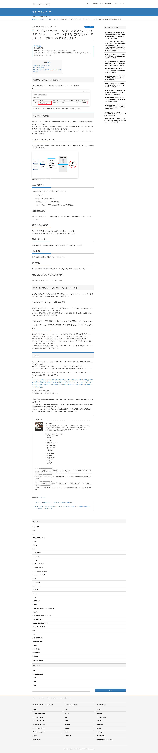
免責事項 (35, 735)
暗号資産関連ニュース (38, 641)
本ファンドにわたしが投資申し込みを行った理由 (47, 69)
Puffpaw (35, 545)
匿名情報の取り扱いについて (39, 724)
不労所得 (35, 604)
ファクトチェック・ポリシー (39, 720)
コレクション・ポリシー (38, 717)
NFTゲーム (35, 541)
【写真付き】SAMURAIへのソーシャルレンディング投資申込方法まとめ (53, 502)
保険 (34, 630)
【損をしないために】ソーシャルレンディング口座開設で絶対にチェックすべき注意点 (115, 85)
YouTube (67, 713)
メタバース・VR (36, 586)
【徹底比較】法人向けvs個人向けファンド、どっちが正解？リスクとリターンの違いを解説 (115, 114)
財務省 (34, 685)
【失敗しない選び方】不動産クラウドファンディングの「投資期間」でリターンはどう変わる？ (115, 92)
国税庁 (34, 678)
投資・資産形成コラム (38, 638)
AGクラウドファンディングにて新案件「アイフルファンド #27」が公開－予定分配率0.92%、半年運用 (62, 483)
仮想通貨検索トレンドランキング (105, 739)
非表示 (48, 62)
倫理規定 (35, 709)
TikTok (66, 720)
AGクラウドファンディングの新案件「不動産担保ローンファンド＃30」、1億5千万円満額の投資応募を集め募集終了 (63, 477)
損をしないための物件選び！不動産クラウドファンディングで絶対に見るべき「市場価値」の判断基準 (115, 63)
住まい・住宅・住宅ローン (39, 626)
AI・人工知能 (36, 526)
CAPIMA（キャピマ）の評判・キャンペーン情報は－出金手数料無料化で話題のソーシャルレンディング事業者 (63, 488)
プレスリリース (100, 732)
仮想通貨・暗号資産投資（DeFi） (41, 623)
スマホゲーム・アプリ (38, 567)
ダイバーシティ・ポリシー (39, 713)
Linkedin (67, 732)
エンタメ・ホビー (37, 556)
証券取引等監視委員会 (38, 674)
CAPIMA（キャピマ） (46, 485)
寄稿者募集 (99, 713)
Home (35, 698)
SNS (47, 698)
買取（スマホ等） (37, 652)
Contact (62, 698)
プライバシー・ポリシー (38, 732)
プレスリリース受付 (101, 717)
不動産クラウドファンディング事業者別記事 (43, 608)
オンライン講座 (100, 735)
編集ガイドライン (37, 739)
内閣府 (34, 681)
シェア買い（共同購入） (38, 563)
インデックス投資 (37, 552)
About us (99, 709)
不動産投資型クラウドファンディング (42, 615)
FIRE (34, 530)
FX (33, 534)
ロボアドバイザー (37, 600)
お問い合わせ (100, 720)
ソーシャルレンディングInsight (40, 571)
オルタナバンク (89, 26)
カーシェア (35, 560)
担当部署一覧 (100, 724)
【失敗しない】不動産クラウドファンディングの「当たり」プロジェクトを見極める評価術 (115, 106)
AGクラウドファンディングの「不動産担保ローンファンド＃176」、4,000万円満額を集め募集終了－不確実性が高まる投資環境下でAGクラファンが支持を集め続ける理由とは (63, 471)
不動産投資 (35, 612)
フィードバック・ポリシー (39, 728)
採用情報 (99, 728)
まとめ (35, 71)
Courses (69, 698)
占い (34, 634)
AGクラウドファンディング (47, 468)
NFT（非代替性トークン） (39, 538)
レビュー (35, 597)
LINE (66, 717)
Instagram (67, 724)
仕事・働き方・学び (37, 619)
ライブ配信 (35, 589)
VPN (34, 549)
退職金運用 (35, 656)
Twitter (66, 709)
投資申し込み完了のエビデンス (42, 65)
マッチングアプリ (37, 582)
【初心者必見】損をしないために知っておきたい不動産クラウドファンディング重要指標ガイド (115, 120)
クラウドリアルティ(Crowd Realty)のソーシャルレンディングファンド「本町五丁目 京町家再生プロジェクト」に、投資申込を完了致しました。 (61, 507)
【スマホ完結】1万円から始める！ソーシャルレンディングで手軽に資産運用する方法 (115, 70)
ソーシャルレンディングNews (40, 575)
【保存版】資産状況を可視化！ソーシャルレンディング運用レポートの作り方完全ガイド (115, 99)
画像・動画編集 (36, 649)
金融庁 (34, 670)
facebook (67, 728)
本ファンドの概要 (38, 67)
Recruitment (54, 698)
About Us (41, 698)
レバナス (35, 593)
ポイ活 (34, 578)
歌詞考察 (35, 645)
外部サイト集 (68, 735)
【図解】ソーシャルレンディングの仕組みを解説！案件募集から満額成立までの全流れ (115, 56)
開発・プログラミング (38, 660)
